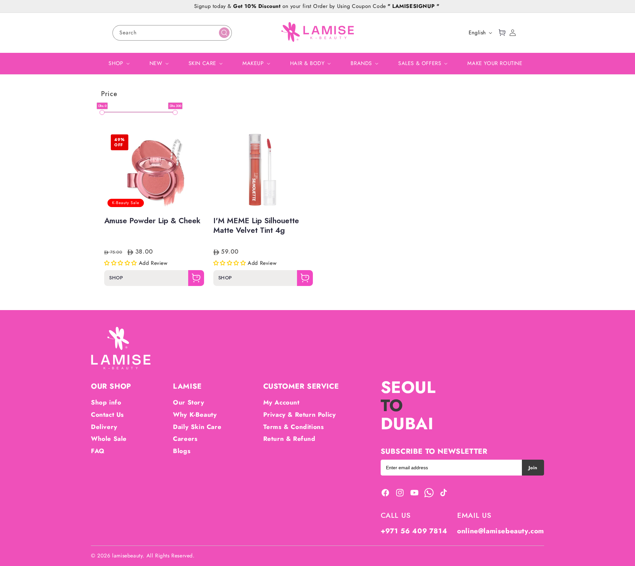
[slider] (102, 112)
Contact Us (107, 414)
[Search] (224, 32)
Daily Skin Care (197, 426)
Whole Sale (109, 438)
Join (533, 467)
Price (109, 94)
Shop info (106, 402)
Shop (116, 278)
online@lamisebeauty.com (500, 531)
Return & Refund (289, 438)
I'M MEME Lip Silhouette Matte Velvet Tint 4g (256, 226)
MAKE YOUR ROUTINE (494, 63)
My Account (281, 402)
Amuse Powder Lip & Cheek (152, 221)
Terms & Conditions (293, 426)
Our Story (188, 402)
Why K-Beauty (195, 414)
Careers (185, 438)
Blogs (181, 450)
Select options (154, 190)
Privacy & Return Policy (299, 414)
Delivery (104, 426)
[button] (502, 32)
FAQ (98, 450)
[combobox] (172, 32)
